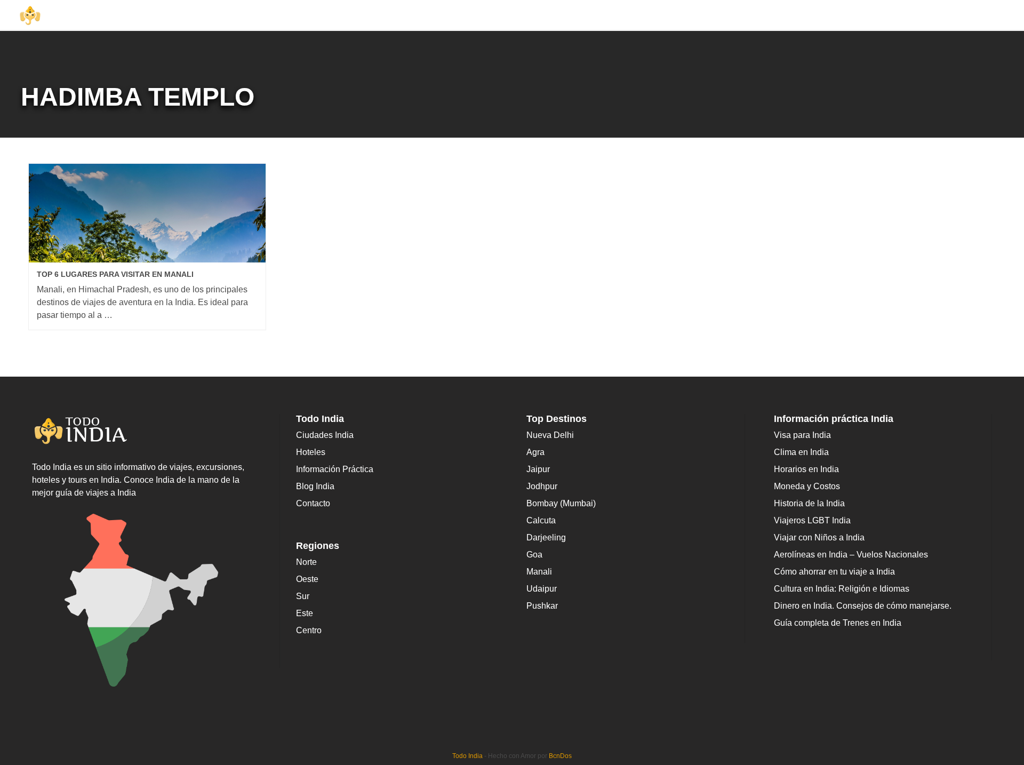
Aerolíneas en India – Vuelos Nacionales (851, 554)
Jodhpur (541, 486)
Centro (309, 630)
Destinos (652, 15)
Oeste (307, 579)
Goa (534, 554)
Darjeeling (546, 537)
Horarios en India (806, 469)
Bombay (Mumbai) (561, 503)
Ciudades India (325, 435)
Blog (849, 15)
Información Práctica (909, 15)
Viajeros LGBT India (812, 520)
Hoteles (778, 15)
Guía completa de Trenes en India (837, 622)
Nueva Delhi (550, 435)
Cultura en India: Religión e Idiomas (841, 588)
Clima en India (801, 452)
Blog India (315, 486)
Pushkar (542, 605)
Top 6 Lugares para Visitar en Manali (115, 274)
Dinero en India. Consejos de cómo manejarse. (862, 605)
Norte (306, 562)
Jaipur (538, 469)
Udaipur (541, 588)
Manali (539, 571)
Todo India (467, 756)
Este (304, 613)
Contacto (313, 503)
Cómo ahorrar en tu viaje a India (834, 571)
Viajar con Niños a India (819, 537)
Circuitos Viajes (721, 15)
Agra (535, 452)
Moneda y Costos (807, 486)
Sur (302, 596)
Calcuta (541, 520)
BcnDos (560, 756)
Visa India (989, 15)
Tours (816, 15)
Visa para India (802, 435)
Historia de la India (809, 503)
